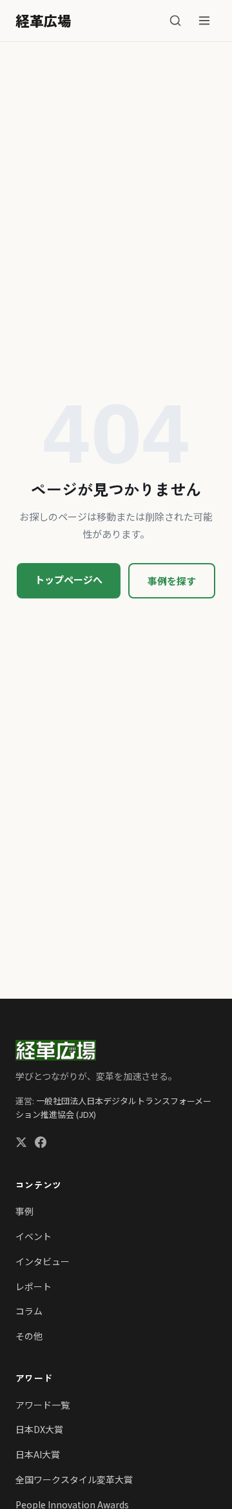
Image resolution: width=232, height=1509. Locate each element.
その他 (29, 1335)
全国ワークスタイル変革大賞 (74, 1479)
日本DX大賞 (39, 1429)
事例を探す (172, 581)
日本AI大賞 (37, 1454)
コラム (29, 1310)
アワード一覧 (42, 1404)
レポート (33, 1286)
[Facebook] (40, 1143)
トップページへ (68, 579)
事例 (24, 1211)
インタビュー (42, 1261)
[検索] (175, 20)
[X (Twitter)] (21, 1143)
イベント (33, 1236)
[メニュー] (204, 20)
